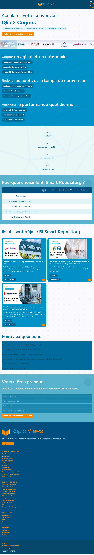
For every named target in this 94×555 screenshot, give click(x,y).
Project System (7, 502)
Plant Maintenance (8, 500)
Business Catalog (7, 460)
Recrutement (6, 532)
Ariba (3, 504)
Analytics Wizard (7, 469)
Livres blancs (6, 515)
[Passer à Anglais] (91, 7)
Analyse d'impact (7, 458)
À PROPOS (5, 528)
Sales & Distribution (8, 487)
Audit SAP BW (6, 476)
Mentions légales (7, 548)
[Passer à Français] (91, 3)
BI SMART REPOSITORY (10, 451)
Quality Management (8, 493)
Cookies (4, 543)
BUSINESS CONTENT (9, 482)
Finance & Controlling (9, 484)
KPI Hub (4, 465)
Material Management (9, 489)
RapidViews (5, 535)
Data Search (6, 454)
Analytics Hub (6, 463)
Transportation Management (11, 507)
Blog (3, 519)
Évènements (6, 517)
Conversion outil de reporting (11, 472)
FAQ (3, 522)
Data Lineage (6, 456)
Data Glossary (6, 467)
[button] (12, 28)
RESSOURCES (7, 513)
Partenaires (5, 530)
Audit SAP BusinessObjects (10, 474)
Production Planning (8, 491)
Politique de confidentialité (10, 545)
